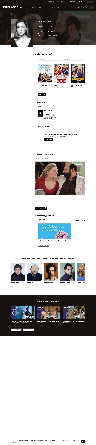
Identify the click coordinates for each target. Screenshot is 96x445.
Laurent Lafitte (65, 282)
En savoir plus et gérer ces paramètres (20, 443)
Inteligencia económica (68, 7)
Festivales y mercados (45, 7)
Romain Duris (48, 282)
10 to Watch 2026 (72, 1)
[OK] (83, 441)
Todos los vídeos (28, 330)
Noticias (35, 7)
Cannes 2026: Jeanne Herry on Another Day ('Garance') (21, 322)
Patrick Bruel (15, 282)
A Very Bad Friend (77, 85)
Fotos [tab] (37, 158)
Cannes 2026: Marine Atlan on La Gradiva (73, 322)
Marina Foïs (81, 282)
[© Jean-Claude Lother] (60, 178)
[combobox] (49, 59)
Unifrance (79, 7)
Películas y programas (25, 7)
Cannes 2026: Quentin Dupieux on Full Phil (47, 322)
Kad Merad (30, 282)
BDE (55, 86)
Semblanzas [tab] (45, 158)
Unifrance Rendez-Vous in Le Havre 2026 (57, 1)
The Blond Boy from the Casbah (44, 86)
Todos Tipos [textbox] (42, 59)
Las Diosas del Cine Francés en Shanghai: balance (54, 241)
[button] (82, 165)
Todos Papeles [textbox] (66, 59)
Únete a (86, 7)
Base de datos (56, 7)
